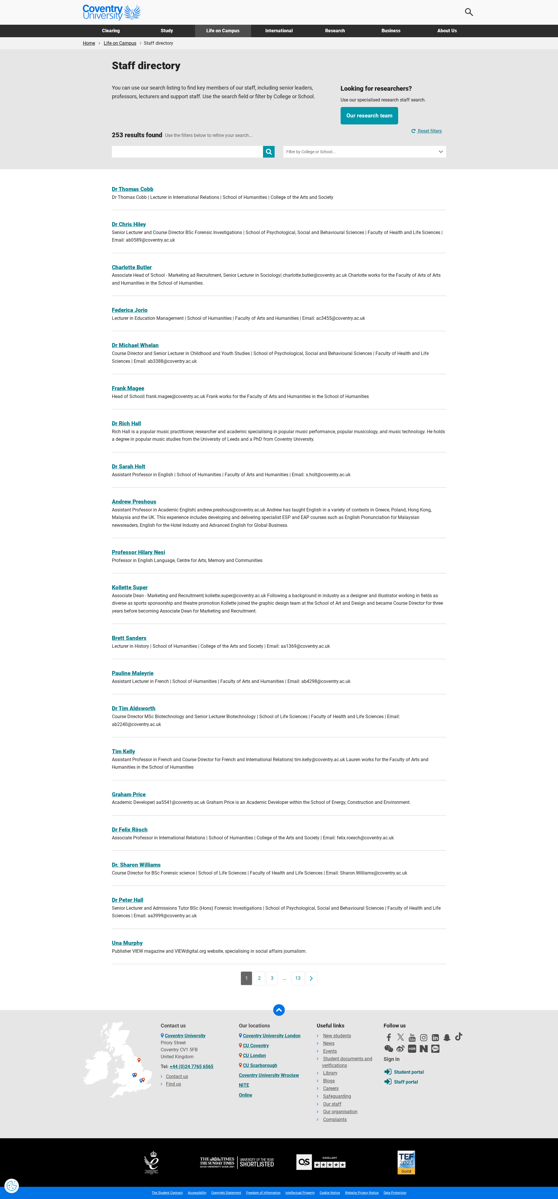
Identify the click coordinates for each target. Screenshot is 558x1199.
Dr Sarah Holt (128, 466)
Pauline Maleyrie (132, 673)
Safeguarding (337, 1096)
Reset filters (429, 131)
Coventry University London (272, 1036)
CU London (254, 1055)
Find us (173, 1084)
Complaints (335, 1119)
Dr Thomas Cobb (132, 189)
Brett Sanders (129, 638)
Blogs (329, 1081)
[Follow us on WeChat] (389, 1049)
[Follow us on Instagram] (424, 1039)
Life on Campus (222, 30)
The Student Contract (167, 1193)
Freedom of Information (263, 1193)
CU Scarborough (260, 1065)
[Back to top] (279, 1010)
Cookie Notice (330, 1193)
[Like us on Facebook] (389, 1039)
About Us (447, 30)
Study (167, 30)
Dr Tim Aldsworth (133, 708)
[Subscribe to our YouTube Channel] (412, 1039)
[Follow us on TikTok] (458, 1036)
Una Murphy (127, 943)
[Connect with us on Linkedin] (435, 1039)
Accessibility (197, 1193)
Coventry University (185, 1036)
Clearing (111, 30)
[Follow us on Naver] (424, 1049)
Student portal (409, 1072)
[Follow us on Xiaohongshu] (412, 1049)
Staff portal (406, 1082)
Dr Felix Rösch (130, 829)
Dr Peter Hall (127, 900)
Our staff (332, 1104)
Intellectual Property (300, 1193)
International (279, 30)
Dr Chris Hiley (129, 224)
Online (245, 1095)
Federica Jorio (130, 310)
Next (313, 978)
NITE (244, 1085)
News (329, 1043)
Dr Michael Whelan (135, 345)
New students (337, 1036)
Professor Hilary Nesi (138, 552)
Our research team (369, 115)
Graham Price (129, 794)
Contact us (177, 1076)
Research (335, 30)
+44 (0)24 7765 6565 (191, 1066)
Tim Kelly (123, 751)
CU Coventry (256, 1045)
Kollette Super (130, 587)
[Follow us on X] (400, 1037)
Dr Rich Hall (126, 423)
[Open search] (469, 12)
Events (330, 1051)
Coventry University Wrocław (269, 1075)
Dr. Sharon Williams (136, 864)
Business (391, 30)
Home (89, 43)
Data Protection (395, 1193)
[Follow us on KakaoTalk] (435, 1049)
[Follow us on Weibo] (400, 1049)
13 (298, 978)
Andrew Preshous (134, 501)
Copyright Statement (226, 1193)
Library (330, 1073)
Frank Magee (128, 388)
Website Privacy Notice (362, 1193)
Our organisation (340, 1111)
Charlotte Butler (132, 267)
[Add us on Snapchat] (447, 1039)
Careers (331, 1088)
